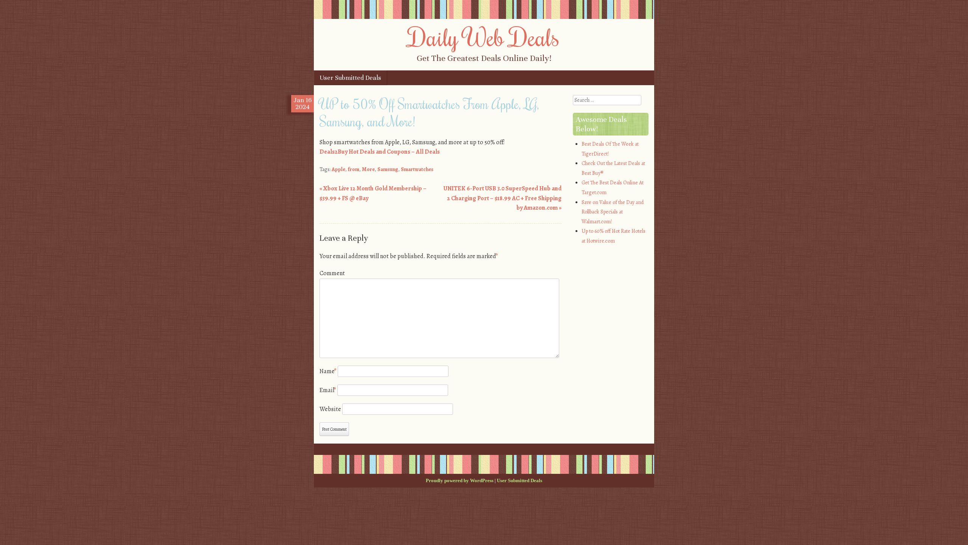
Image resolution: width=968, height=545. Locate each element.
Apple (338, 169)
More (368, 169)
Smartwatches (417, 169)
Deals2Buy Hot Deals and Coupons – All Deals (380, 152)
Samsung (387, 169)
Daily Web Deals (484, 37)
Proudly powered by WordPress (459, 480)
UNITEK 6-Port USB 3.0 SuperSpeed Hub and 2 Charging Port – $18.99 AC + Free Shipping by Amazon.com (503, 198)
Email (328, 390)
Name (328, 371)
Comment (332, 273)
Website (330, 409)
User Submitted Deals (350, 78)
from (353, 169)
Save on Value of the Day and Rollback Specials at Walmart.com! (613, 212)
